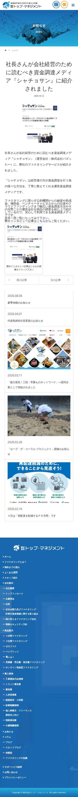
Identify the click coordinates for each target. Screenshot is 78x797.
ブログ (9, 742)
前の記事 (22, 280)
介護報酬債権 (12, 725)
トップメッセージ (14, 593)
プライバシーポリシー (15, 777)
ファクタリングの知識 (16, 758)
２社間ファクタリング (16, 636)
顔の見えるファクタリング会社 (21, 619)
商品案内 (9, 630)
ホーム (8, 556)
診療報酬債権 (12, 705)
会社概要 (10, 588)
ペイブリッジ (12, 651)
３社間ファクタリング (16, 641)
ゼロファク (11, 646)
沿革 (8, 604)
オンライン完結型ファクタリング (22, 667)
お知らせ (9, 731)
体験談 (9, 753)
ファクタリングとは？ (15, 562)
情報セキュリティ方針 (16, 624)
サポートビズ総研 (13, 767)
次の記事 (56, 280)
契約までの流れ (12, 567)
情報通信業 (11, 720)
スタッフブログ (13, 747)
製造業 (9, 689)
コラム (8, 737)
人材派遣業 (11, 694)
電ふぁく (10, 657)
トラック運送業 (13, 684)
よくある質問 (11, 572)
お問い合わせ (11, 772)
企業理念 (10, 599)
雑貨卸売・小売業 (14, 700)
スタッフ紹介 (11, 578)
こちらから (44, 221)
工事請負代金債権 (14, 679)
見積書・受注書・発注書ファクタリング (25, 662)
